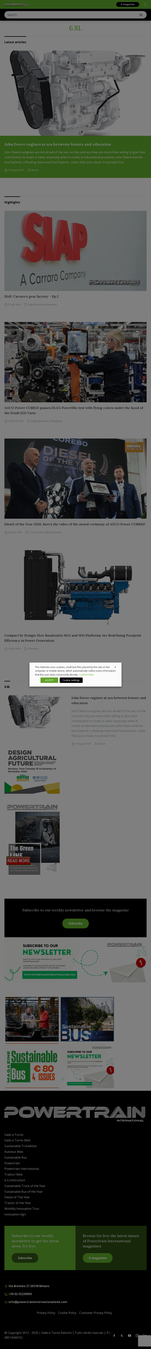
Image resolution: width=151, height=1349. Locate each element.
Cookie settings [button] (71, 680)
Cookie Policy (86, 674)
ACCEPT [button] (49, 680)
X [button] (115, 666)
